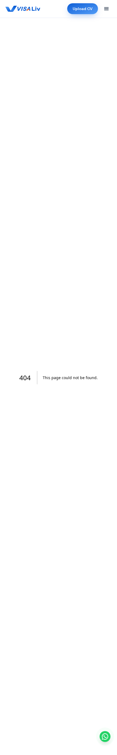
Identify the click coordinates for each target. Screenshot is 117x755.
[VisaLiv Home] (22, 9)
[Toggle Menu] (106, 9)
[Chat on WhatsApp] (105, 736)
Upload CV (83, 8)
